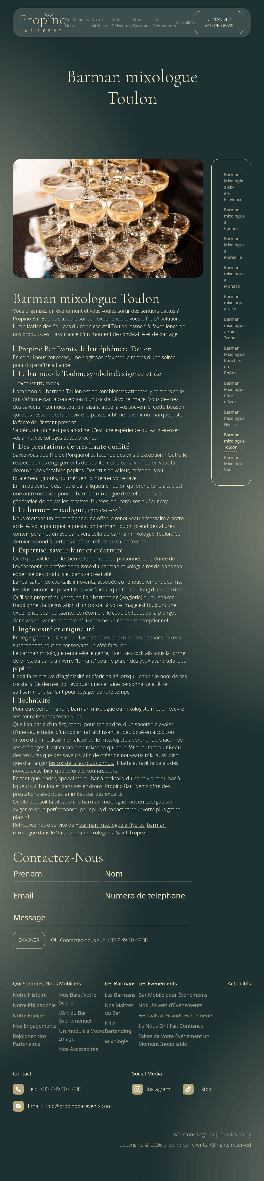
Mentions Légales (194, 1134)
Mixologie (116, 1041)
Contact (22, 1073)
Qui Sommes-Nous (35, 983)
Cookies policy (235, 1134)
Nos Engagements (35, 1025)
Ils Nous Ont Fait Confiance (170, 1025)
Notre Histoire (30, 994)
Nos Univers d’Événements (170, 1005)
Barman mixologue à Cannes (231, 219)
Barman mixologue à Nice (231, 303)
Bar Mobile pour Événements (173, 994)
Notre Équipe (28, 1015)
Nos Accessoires (78, 1049)
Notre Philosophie (34, 1005)
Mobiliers (70, 983)
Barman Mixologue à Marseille (231, 248)
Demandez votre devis (219, 22)
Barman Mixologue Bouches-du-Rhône (231, 360)
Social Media (147, 1073)
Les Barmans (120, 983)
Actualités (185, 23)
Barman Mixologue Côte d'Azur (231, 392)
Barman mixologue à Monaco (231, 277)
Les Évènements (157, 983)
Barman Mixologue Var (231, 464)
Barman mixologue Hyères (231, 418)
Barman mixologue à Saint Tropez (231, 328)
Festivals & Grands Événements (175, 1015)
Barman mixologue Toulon (231, 441)
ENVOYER (28, 940)
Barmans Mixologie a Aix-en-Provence (231, 187)
